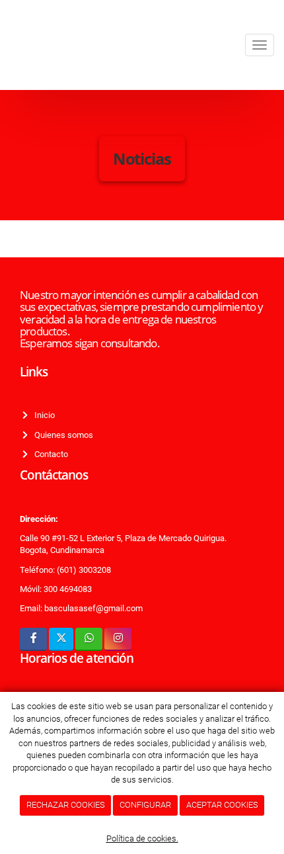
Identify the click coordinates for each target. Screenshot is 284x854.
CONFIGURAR (145, 805)
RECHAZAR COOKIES (65, 805)
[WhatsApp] (88, 639)
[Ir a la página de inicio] (6, 45)
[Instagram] (117, 639)
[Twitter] (61, 639)
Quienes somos (61, 435)
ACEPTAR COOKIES (222, 805)
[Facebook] (33, 639)
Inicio (42, 415)
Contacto (49, 454)
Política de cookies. (142, 838)
